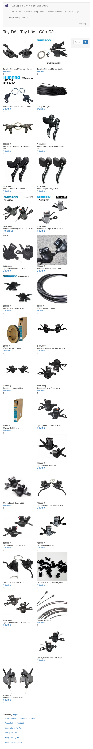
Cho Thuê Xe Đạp (72, 11)
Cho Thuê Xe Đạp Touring (34, 11)
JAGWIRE (41, 109)
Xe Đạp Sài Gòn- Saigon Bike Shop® (30, 5)
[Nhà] (8, 5)
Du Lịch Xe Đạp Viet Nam (18, 17)
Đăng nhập (82, 23)
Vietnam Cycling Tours (13, 742)
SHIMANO (7, 71)
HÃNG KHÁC (8, 231)
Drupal (15, 714)
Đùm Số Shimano (55, 11)
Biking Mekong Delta (12, 737)
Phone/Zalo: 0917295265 (14, 723)
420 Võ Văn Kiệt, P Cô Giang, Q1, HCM (20, 718)
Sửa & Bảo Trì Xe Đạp (13, 728)
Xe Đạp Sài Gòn (14, 11)
